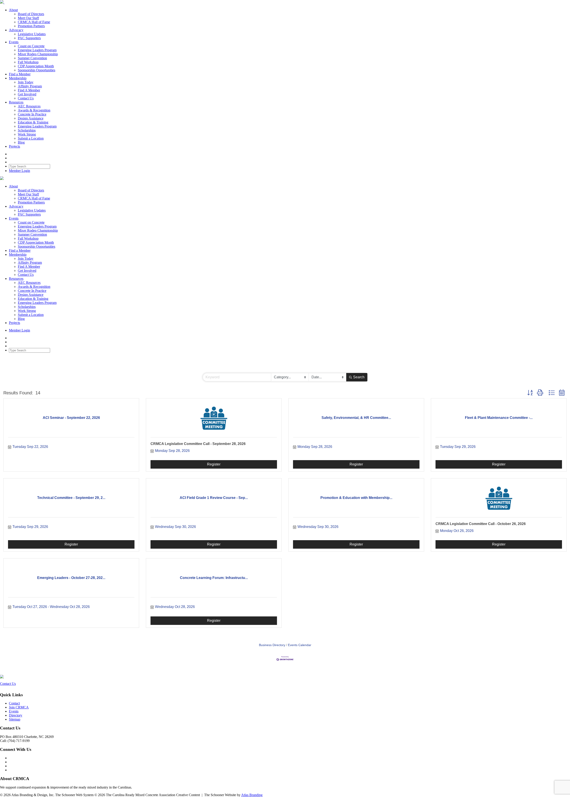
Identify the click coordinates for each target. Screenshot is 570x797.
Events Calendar (299, 645)
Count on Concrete (31, 46)
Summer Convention (32, 58)
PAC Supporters (29, 38)
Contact (14, 703)
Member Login (19, 171)
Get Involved (27, 94)
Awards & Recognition (34, 110)
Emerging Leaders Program (37, 50)
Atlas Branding (252, 795)
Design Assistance (30, 118)
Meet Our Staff (28, 18)
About (13, 10)
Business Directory (272, 645)
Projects (14, 146)
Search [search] (358, 377)
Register (213, 464)
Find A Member (29, 90)
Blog (21, 142)
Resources (16, 102)
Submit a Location (31, 138)
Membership (17, 78)
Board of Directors (31, 14)
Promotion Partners (31, 26)
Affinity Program (30, 86)
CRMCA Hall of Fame (34, 22)
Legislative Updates (32, 34)
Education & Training (33, 122)
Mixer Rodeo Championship (38, 54)
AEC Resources (29, 106)
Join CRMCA (19, 707)
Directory (15, 715)
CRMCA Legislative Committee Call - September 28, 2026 (198, 444)
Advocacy (16, 30)
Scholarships (27, 130)
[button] (530, 392)
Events (13, 42)
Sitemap (14, 719)
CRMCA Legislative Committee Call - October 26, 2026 (481, 524)
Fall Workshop (28, 62)
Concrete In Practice (32, 114)
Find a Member (20, 74)
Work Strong (27, 134)
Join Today (25, 82)
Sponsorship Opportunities (36, 70)
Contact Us (26, 98)
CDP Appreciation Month (36, 66)
